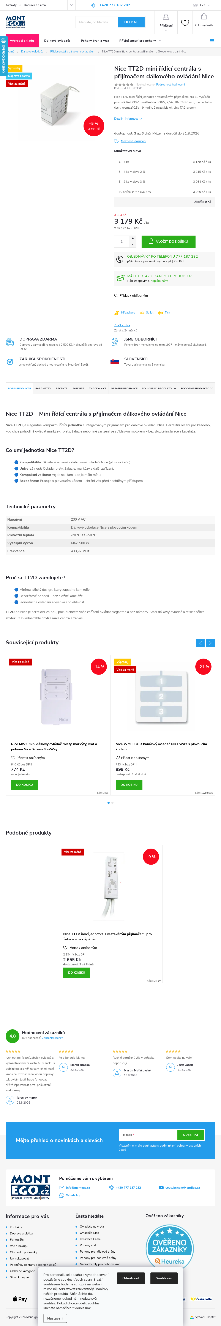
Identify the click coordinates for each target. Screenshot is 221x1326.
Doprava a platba (35, 5)
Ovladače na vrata (92, 1226)
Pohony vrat (88, 1245)
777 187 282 (187, 256)
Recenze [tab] (61, 388)
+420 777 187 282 (128, 1188)
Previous (200, 643)
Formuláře (17, 1240)
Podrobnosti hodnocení (170, 84)
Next (210, 643)
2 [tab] (112, 803)
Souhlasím (164, 1278)
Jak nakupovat (19, 1258)
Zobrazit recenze (52, 1038)
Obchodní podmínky (23, 1252)
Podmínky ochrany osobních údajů (33, 1265)
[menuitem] (22, 41)
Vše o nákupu (19, 1246)
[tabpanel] (58, 725)
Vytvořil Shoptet (205, 1317)
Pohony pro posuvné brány (98, 1258)
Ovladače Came (90, 1239)
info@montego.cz (78, 1188)
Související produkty (157, 388)
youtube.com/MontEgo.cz (183, 1188)
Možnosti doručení (133, 141)
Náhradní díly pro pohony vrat (100, 1264)
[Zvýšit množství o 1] (132, 239)
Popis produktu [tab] (19, 388)
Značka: (122, 325)
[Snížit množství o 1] (132, 244)
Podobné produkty (194, 388)
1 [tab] (108, 803)
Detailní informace (126, 119)
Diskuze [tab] (78, 388)
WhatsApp (73, 1195)
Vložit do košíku (172, 241)
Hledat (131, 22)
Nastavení (55, 1318)
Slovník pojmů (19, 1277)
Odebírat (191, 1135)
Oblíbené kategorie (22, 1271)
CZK (202, 5)
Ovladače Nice (89, 1233)
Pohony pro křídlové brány (98, 1251)
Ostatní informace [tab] (124, 388)
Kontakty (11, 5)
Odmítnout (130, 1278)
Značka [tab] (97, 388)
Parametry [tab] (43, 388)
